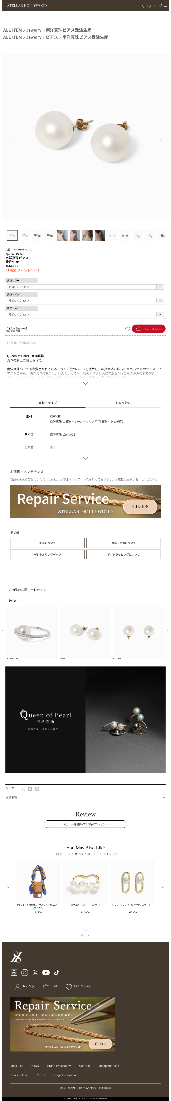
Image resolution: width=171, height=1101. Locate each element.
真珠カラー (13, 280)
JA (147, 6)
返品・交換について (123, 543)
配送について (47, 543)
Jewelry (33, 30)
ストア (131, 5)
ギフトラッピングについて (123, 554)
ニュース (98, 5)
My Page (29, 986)
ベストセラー (82, 5)
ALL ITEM (12, 30)
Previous (10, 140)
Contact (84, 1066)
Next (161, 140)
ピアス (52, 37)
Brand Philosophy (59, 1066)
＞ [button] (163, 887)
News (35, 1066)
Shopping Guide (108, 1066)
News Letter (18, 1075)
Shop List (16, 1066)
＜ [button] (8, 887)
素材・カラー (14, 308)
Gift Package (82, 986)
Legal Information (66, 1075)
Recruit (40, 1075)
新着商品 (66, 5)
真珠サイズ (13, 294)
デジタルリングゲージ (47, 554)
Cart (54, 986)
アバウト (115, 5)
